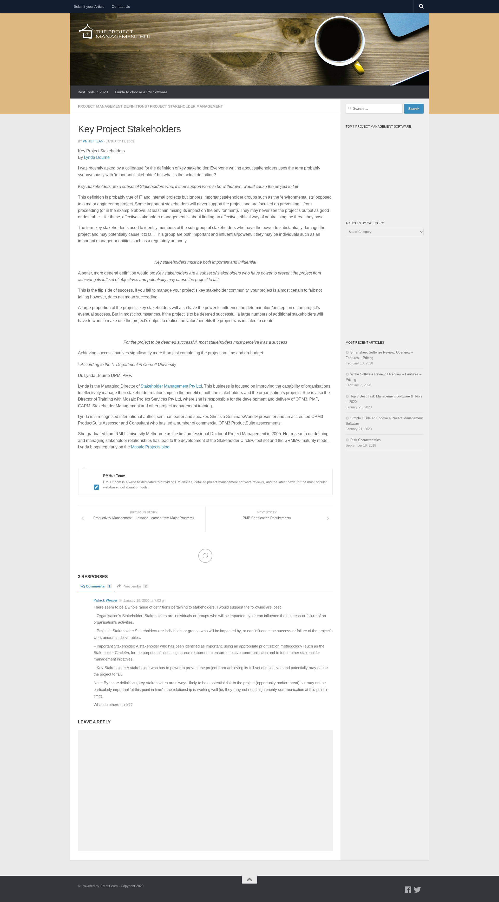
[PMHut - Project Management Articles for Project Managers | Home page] (115, 31)
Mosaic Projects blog (150, 447)
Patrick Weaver (105, 600)
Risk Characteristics (365, 440)
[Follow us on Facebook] (408, 889)
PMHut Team (93, 141)
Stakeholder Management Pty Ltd (171, 386)
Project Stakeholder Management (186, 106)
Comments (98, 586)
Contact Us (121, 6)
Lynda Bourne (97, 157)
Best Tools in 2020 (93, 92)
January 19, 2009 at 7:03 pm (144, 601)
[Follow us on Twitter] (417, 889)
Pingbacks (134, 586)
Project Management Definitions (112, 106)
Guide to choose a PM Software (141, 92)
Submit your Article (89, 6)
